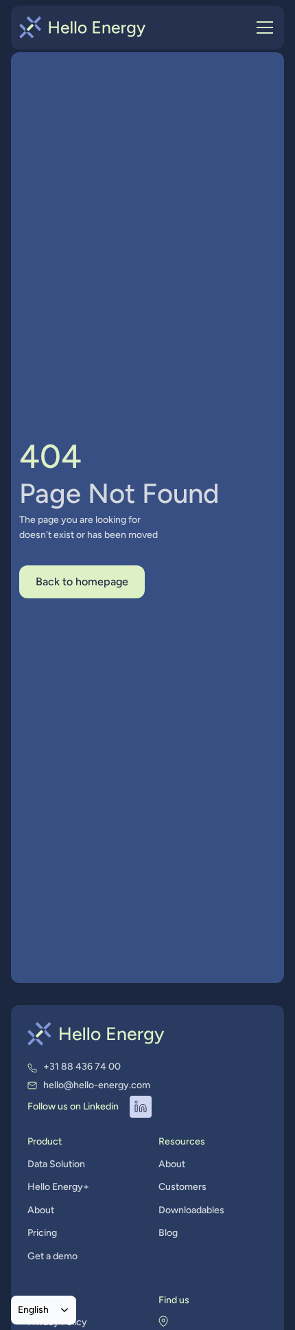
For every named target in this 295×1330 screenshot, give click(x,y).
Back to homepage (82, 581)
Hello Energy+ (58, 1187)
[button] (262, 27)
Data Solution (56, 1164)
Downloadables (191, 1210)
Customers (182, 1187)
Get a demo (52, 1256)
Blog (168, 1233)
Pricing (42, 1233)
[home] (82, 27)
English (33, 1309)
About (40, 1210)
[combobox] (43, 1310)
